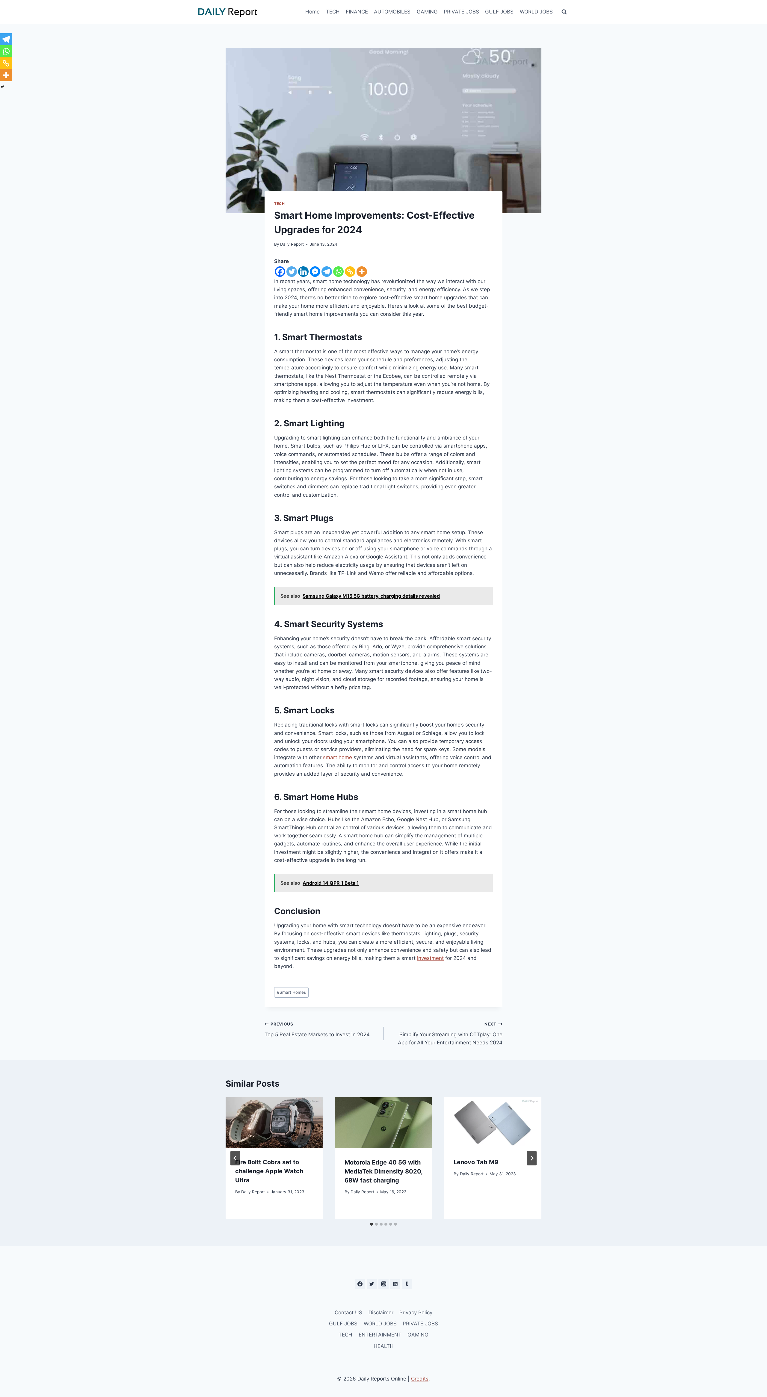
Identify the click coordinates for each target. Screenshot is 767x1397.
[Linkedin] (303, 271)
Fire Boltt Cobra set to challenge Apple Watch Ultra (269, 1171)
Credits (419, 1379)
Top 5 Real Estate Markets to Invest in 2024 (317, 1029)
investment (430, 958)
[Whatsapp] (338, 271)
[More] (362, 271)
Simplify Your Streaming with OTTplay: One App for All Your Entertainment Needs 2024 (450, 1034)
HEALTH (384, 1346)
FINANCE (357, 12)
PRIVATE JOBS (461, 12)
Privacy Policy (415, 1313)
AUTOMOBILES (392, 12)
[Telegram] (326, 271)
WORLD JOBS (536, 12)
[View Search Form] (564, 12)
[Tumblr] (407, 1284)
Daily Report (292, 244)
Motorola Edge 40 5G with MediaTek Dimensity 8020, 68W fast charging (383, 1171)
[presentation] (274, 1122)
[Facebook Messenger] (315, 271)
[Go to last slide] (235, 1158)
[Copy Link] (350, 271)
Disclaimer (381, 1313)
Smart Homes (291, 992)
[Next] (532, 1158)
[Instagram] (383, 1284)
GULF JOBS (499, 12)
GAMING (427, 12)
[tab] (371, 1224)
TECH (333, 12)
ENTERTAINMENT (380, 1335)
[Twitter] (291, 271)
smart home (337, 757)
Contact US (348, 1313)
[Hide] (2, 86)
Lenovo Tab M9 (476, 1162)
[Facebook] (280, 271)
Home (312, 12)
